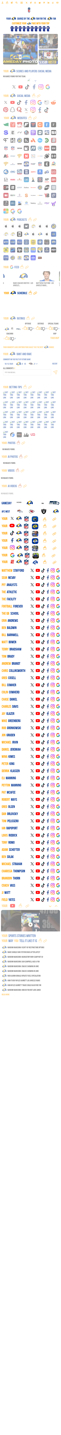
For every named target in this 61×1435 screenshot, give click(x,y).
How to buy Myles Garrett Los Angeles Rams (24, 981)
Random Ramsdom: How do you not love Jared (24, 990)
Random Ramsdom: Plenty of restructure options (26, 947)
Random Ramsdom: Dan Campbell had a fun (24, 962)
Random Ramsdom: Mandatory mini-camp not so (25, 957)
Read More (6, 995)
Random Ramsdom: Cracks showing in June (23, 966)
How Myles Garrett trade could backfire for (24, 985)
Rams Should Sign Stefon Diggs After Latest (24, 952)
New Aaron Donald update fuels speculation (24, 976)
